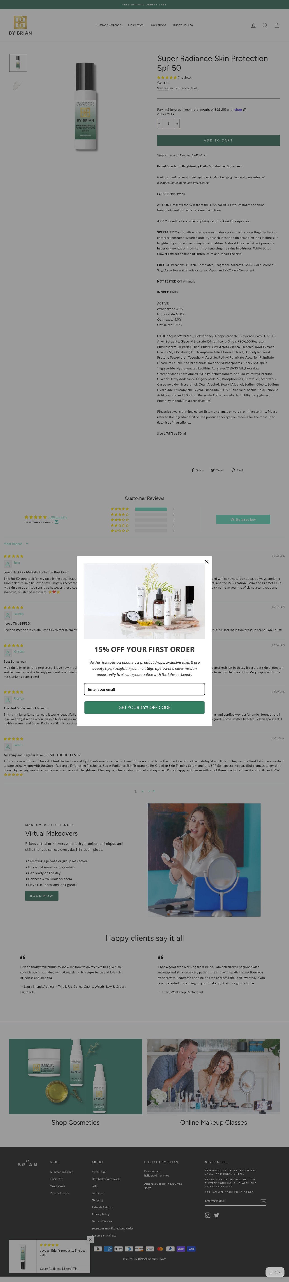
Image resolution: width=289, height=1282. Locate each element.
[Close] (206, 561)
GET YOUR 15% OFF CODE (145, 707)
